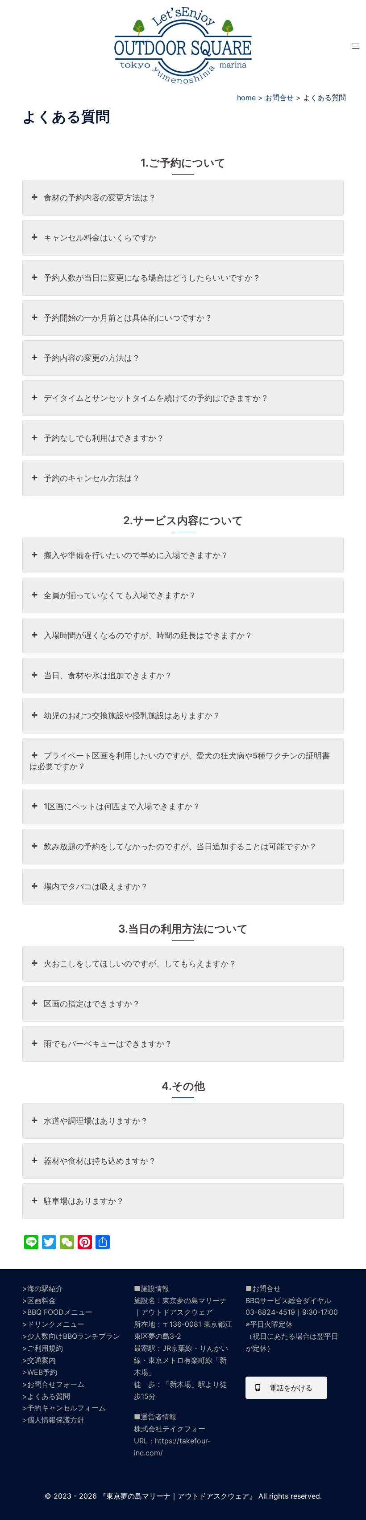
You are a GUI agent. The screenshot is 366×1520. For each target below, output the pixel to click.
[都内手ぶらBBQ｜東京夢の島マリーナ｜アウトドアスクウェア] (183, 44)
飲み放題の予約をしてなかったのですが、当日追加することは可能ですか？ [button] (180, 846)
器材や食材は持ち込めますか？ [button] (100, 1160)
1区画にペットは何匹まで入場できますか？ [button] (122, 806)
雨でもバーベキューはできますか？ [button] (108, 1043)
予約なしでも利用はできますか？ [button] (104, 438)
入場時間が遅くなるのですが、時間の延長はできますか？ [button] (148, 635)
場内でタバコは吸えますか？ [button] (96, 886)
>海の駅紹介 (42, 1288)
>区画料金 (39, 1300)
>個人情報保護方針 (53, 1419)
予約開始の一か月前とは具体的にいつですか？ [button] (128, 317)
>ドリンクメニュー (53, 1324)
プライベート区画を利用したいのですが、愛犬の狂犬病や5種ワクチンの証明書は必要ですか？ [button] (179, 761)
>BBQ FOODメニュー (57, 1312)
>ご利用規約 (42, 1348)
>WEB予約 (39, 1372)
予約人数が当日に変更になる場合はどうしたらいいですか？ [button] (152, 277)
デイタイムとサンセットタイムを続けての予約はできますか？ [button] (156, 398)
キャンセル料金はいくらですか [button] (100, 237)
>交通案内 (39, 1360)
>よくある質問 (46, 1396)
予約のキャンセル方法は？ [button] (92, 478)
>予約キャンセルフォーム (64, 1407)
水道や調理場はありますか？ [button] (96, 1120)
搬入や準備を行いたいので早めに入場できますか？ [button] (136, 555)
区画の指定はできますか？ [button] (92, 1003)
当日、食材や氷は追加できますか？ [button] (108, 675)
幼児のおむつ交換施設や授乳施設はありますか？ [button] (132, 715)
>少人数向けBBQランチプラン (71, 1336)
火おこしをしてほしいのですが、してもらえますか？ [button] (140, 963)
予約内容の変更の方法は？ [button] (92, 358)
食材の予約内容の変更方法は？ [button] (100, 197)
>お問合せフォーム (53, 1384)
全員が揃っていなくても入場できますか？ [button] (120, 595)
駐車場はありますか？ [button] (84, 1201)
